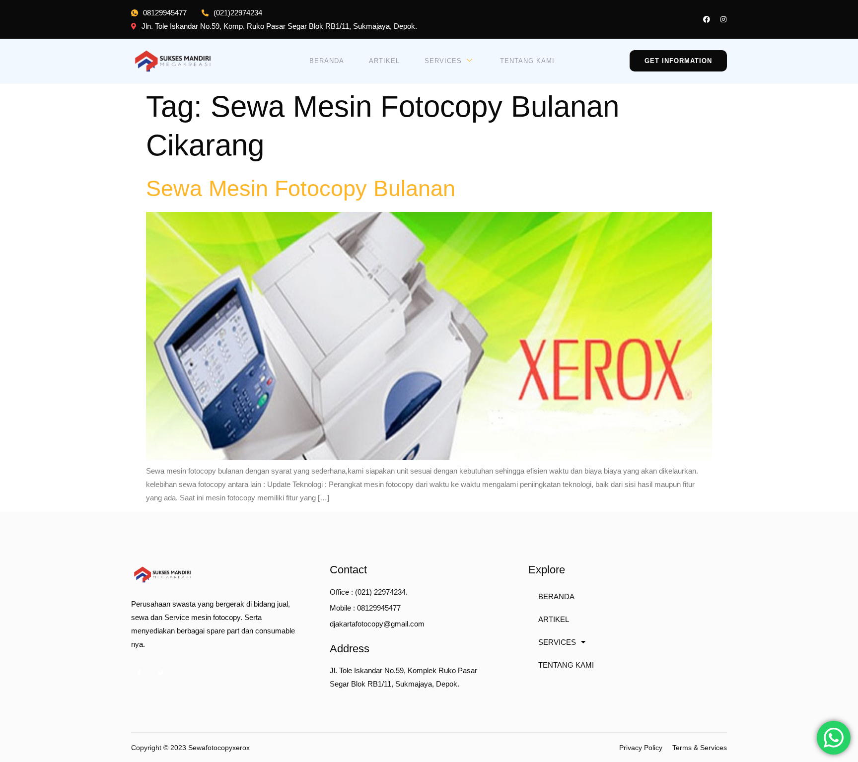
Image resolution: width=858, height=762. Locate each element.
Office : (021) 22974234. (369, 592)
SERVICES (443, 61)
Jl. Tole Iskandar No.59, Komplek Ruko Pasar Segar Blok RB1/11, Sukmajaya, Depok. (403, 677)
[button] (678, 60)
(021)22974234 (238, 12)
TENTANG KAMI (527, 61)
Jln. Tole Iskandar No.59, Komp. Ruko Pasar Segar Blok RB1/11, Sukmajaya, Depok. (279, 26)
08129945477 (165, 12)
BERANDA (326, 61)
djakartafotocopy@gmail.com (377, 624)
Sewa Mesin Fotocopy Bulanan (300, 188)
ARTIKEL (384, 61)
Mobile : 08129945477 (365, 608)
